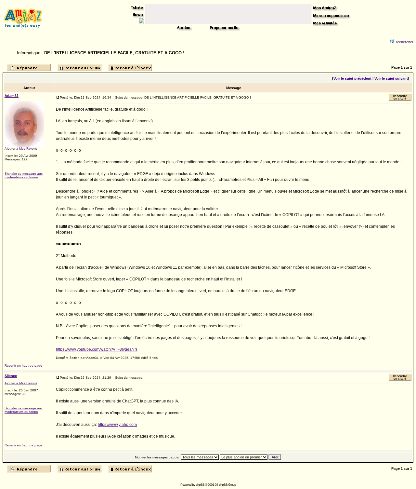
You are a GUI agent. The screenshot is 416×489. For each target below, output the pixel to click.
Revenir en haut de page (23, 365)
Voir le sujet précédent (352, 78)
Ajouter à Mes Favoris (21, 148)
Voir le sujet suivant (391, 78)
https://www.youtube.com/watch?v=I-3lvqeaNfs (96, 349)
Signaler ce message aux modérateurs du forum (24, 175)
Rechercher (404, 42)
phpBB (200, 484)
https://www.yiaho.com (117, 424)
